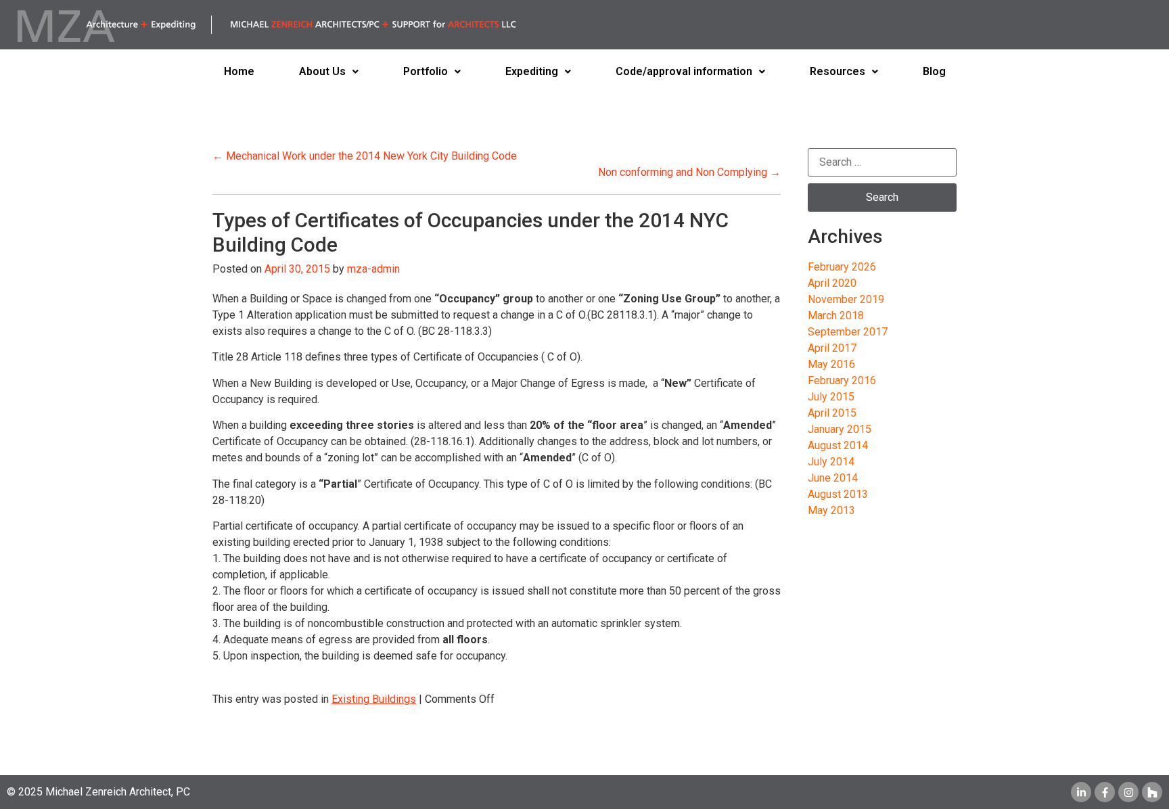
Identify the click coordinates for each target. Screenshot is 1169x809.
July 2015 (831, 396)
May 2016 (831, 364)
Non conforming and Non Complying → (689, 172)
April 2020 (832, 283)
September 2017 (848, 331)
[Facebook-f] (1105, 792)
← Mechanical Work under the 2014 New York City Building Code (364, 155)
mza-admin (373, 268)
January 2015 (839, 429)
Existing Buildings (373, 699)
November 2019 (846, 299)
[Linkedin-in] (1081, 792)
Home (239, 71)
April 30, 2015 (297, 268)
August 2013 (838, 494)
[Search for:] (882, 162)
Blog (934, 71)
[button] (329, 71)
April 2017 (832, 348)
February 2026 (842, 266)
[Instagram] (1128, 792)
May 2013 (831, 510)
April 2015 (832, 413)
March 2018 (836, 315)
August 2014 (838, 445)
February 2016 (842, 380)
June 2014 (833, 477)
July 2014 (831, 461)
